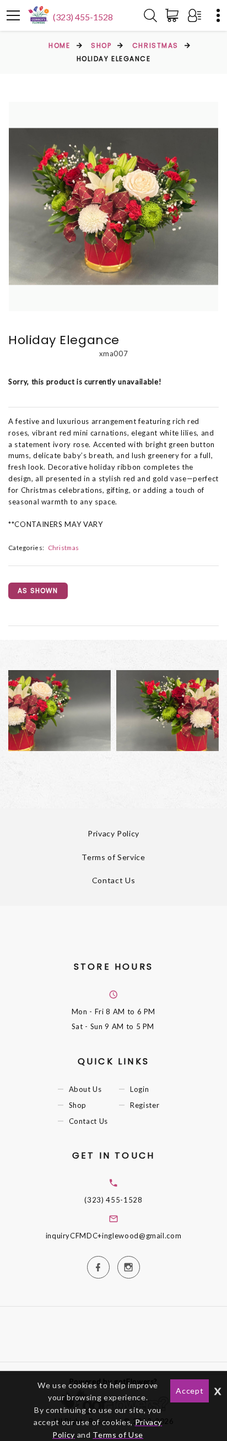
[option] (113, 206)
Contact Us (114, 880)
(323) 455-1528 (83, 17)
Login (139, 1089)
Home (59, 45)
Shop (101, 45)
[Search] (150, 15)
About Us (85, 1089)
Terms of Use (118, 1434)
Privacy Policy (113, 833)
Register (144, 1105)
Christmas (155, 45)
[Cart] (174, 15)
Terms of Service (113, 857)
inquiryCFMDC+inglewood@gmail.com (114, 1235)
